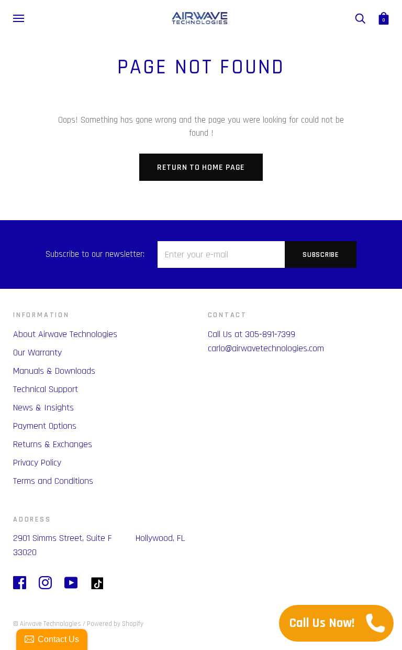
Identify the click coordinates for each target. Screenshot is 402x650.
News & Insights (43, 408)
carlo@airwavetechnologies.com (266, 348)
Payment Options (44, 426)
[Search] (360, 18)
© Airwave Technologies (47, 624)
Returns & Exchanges (52, 444)
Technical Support (45, 389)
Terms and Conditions (53, 481)
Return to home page (201, 167)
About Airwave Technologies (65, 334)
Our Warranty (37, 352)
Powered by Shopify (115, 624)
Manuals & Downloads (54, 371)
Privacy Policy (37, 463)
